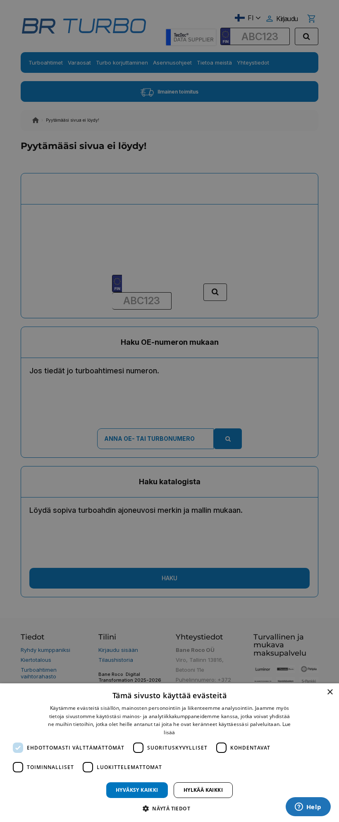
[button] (169, 808)
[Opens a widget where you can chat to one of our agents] (308, 807)
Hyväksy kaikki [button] (137, 789)
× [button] (330, 692)
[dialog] (169, 752)
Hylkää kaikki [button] (203, 789)
